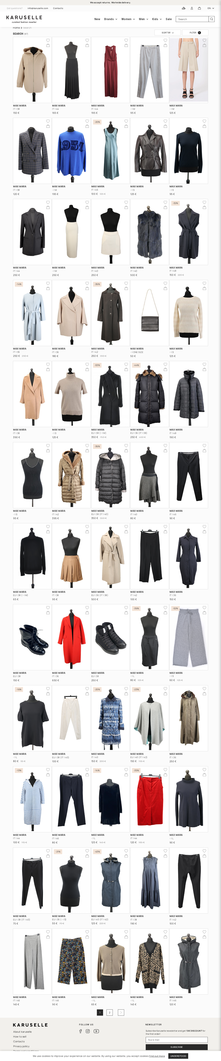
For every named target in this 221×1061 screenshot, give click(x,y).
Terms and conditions (26, 1051)
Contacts (58, 8)
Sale (169, 19)
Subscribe (177, 1047)
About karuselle (22, 1031)
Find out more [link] (157, 1056)
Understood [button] (178, 1056)
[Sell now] (183, 8)
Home (16, 27)
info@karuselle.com (38, 8)
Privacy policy (21, 1046)
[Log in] (192, 8)
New (97, 19)
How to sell (19, 1036)
